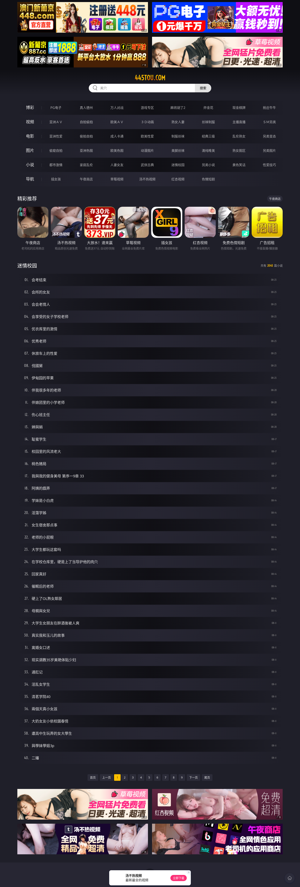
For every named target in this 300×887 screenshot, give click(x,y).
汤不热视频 (147, 179)
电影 (30, 136)
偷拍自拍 (86, 136)
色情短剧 (208, 179)
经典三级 (208, 136)
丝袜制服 (208, 122)
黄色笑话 (239, 165)
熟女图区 (239, 150)
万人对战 (116, 107)
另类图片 (269, 150)
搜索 (203, 88)
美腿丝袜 (177, 150)
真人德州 (86, 107)
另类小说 (208, 165)
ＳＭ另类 (269, 122)
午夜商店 (86, 179)
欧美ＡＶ (116, 122)
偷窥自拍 (55, 150)
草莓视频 (116, 179)
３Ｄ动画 (147, 122)
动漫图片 (147, 150)
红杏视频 (177, 179)
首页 (93, 777)
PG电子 (55, 107)
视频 (30, 122)
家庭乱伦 (86, 165)
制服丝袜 (177, 136)
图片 (30, 150)
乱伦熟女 (239, 136)
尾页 (207, 777)
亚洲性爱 (55, 136)
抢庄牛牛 (269, 107)
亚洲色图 (86, 150)
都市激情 (55, 165)
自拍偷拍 (86, 122)
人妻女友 (116, 165)
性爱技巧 (269, 165)
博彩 (30, 107)
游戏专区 (147, 107)
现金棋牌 (239, 107)
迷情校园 (177, 165)
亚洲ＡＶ (55, 122)
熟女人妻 (177, 122)
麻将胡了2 (177, 107)
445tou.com (150, 78)
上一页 (106, 777)
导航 (30, 179)
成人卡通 (116, 136)
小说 (30, 165)
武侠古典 (147, 165)
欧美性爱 (147, 136)
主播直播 (239, 122)
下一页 (193, 777)
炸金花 (208, 107)
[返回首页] (289, 878)
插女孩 (56, 179)
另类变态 (269, 136)
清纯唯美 (208, 150)
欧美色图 (116, 150)
